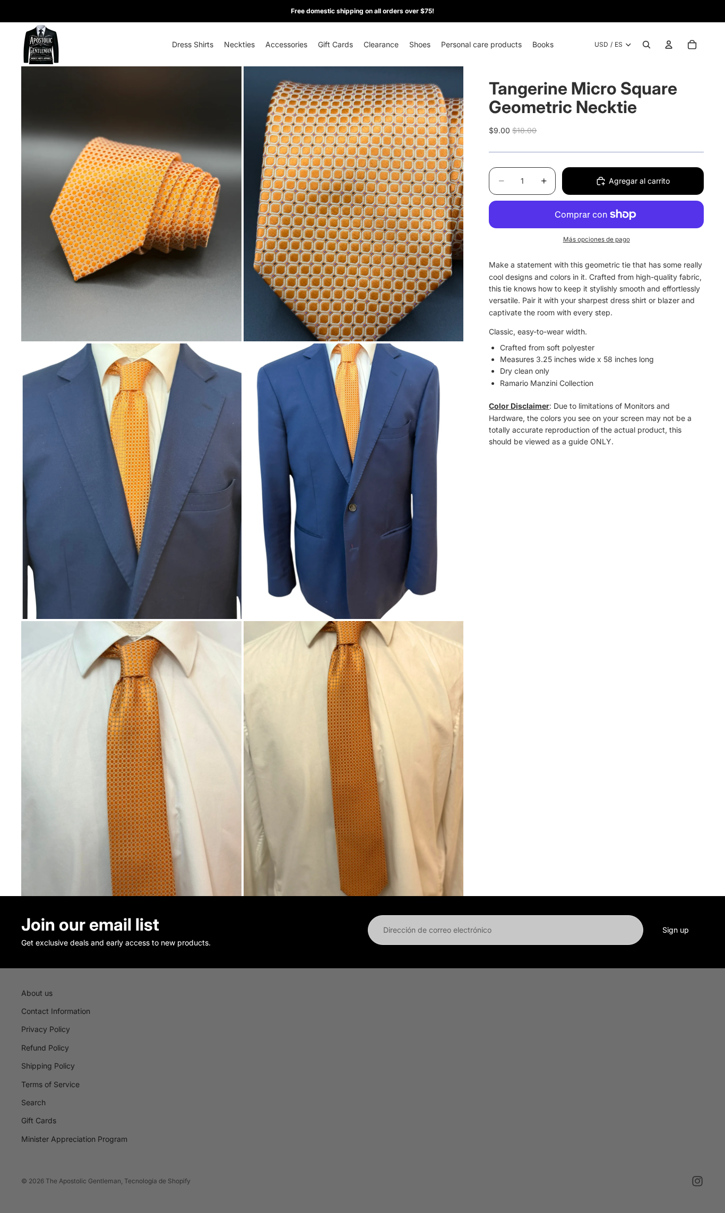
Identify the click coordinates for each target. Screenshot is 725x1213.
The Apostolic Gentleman (83, 1181)
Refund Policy (45, 1047)
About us (37, 992)
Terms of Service (50, 1084)
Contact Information (55, 1011)
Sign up (675, 929)
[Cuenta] (668, 44)
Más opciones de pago (596, 239)
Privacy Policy (45, 1029)
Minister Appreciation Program (74, 1138)
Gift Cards (38, 1120)
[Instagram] (697, 1181)
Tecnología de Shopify (157, 1181)
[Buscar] (646, 44)
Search (33, 1102)
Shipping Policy (48, 1065)
